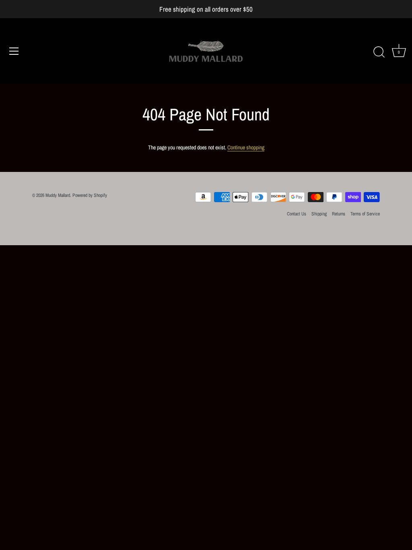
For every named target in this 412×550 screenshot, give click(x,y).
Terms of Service (365, 214)
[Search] (379, 52)
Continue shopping (245, 147)
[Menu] (14, 51)
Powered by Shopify (89, 195)
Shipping (319, 214)
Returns (338, 214)
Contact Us (296, 214)
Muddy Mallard (57, 195)
